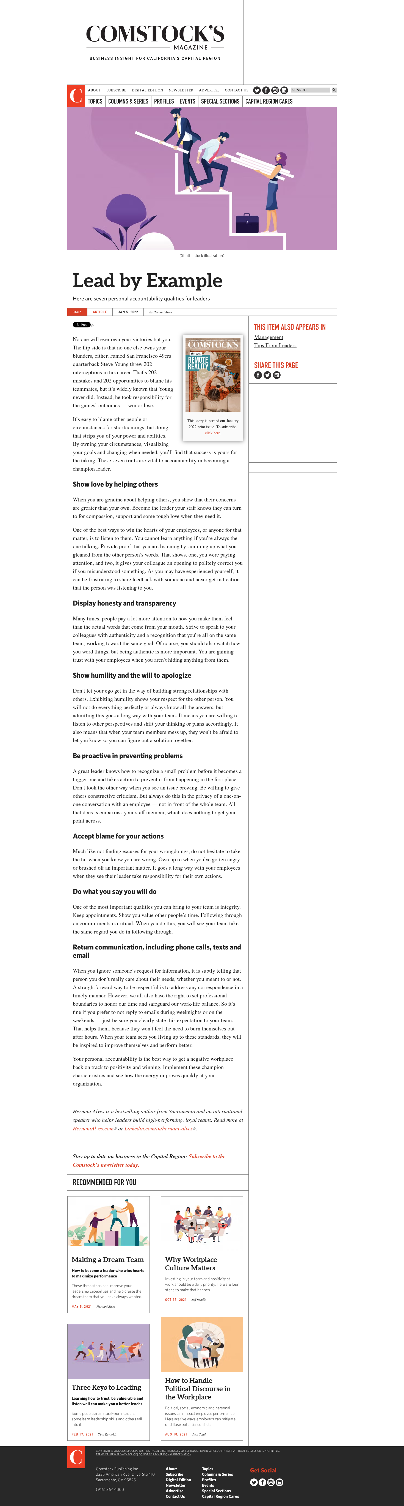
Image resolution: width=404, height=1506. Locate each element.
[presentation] (76, 96)
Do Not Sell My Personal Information (165, 1454)
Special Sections (220, 101)
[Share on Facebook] (258, 375)
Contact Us (236, 90)
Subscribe (116, 90)
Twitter (257, 90)
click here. (213, 432)
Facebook (266, 90)
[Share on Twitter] (267, 375)
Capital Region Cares (269, 101)
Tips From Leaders (275, 345)
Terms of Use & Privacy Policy (116, 1454)
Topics (95, 101)
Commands (4, 1502)
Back (77, 312)
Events (187, 101)
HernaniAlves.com (93, 1128)
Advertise (209, 90)
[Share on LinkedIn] (277, 375)
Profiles (164, 101)
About (94, 90)
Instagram (275, 90)
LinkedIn (284, 90)
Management (268, 337)
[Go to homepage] (155, 42)
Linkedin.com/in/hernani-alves (158, 1128)
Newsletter (181, 90)
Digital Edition (148, 90)
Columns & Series (128, 101)
